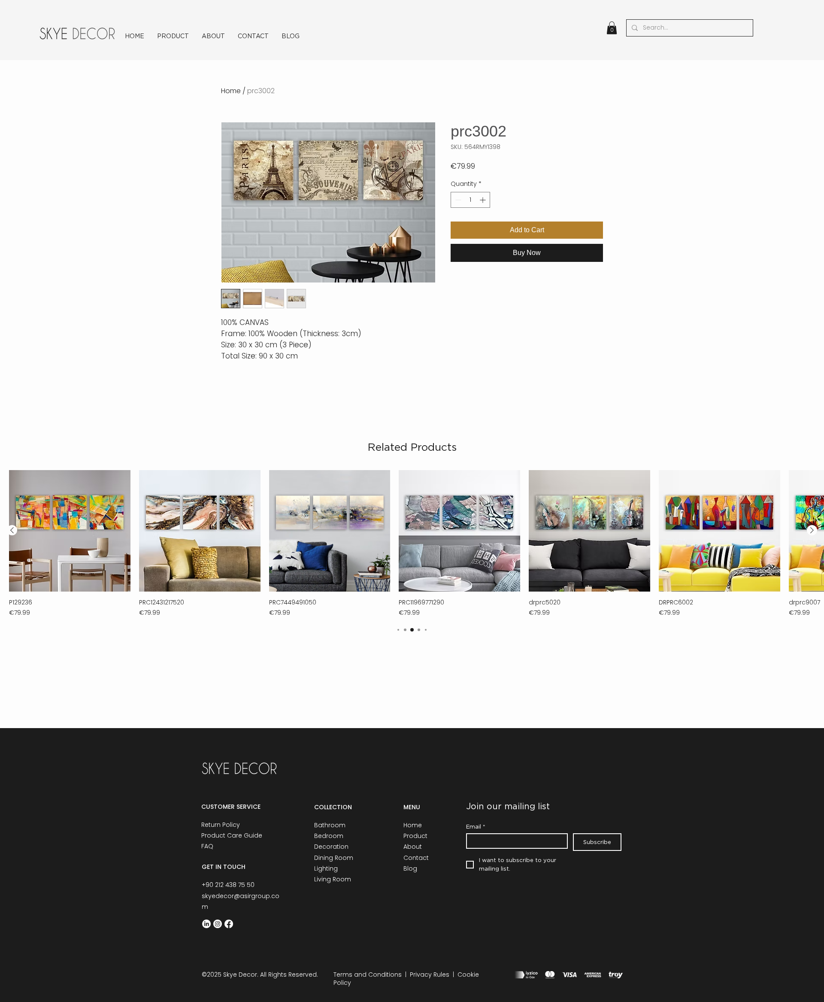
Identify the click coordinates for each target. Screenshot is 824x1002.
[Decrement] (457, 199)
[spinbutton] (470, 199)
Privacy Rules (429, 974)
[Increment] (483, 199)
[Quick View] (69, 531)
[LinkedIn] (206, 924)
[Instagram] (217, 924)
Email (475, 826)
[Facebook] (228, 924)
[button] (611, 27)
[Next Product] (812, 530)
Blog (410, 868)
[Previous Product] (12, 530)
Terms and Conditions (367, 974)
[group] (412, 544)
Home (231, 91)
